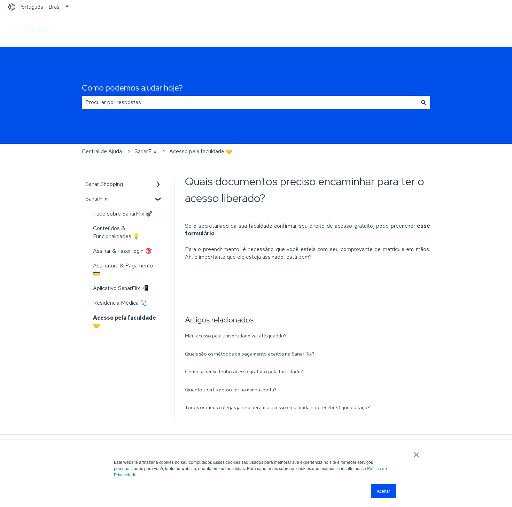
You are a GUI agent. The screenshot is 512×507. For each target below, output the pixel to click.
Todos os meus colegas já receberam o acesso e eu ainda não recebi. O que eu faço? (277, 407)
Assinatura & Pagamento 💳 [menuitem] (123, 269)
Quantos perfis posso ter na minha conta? (231, 390)
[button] (158, 185)
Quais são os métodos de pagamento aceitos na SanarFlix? (250, 354)
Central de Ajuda (102, 151)
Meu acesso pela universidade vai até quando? (236, 336)
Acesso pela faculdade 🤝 (201, 151)
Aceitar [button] (383, 491)
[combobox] (249, 102)
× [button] (416, 452)
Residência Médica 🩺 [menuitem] (120, 302)
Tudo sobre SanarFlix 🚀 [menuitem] (123, 213)
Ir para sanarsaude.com (469, 30)
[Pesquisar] (423, 102)
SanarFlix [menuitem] (96, 198)
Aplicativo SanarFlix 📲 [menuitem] (120, 288)
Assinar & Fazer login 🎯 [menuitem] (122, 251)
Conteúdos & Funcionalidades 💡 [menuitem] (116, 232)
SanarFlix (145, 151)
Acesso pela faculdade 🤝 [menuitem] (124, 321)
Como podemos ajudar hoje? (132, 88)
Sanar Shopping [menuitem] (104, 184)
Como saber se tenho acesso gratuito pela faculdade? (244, 371)
